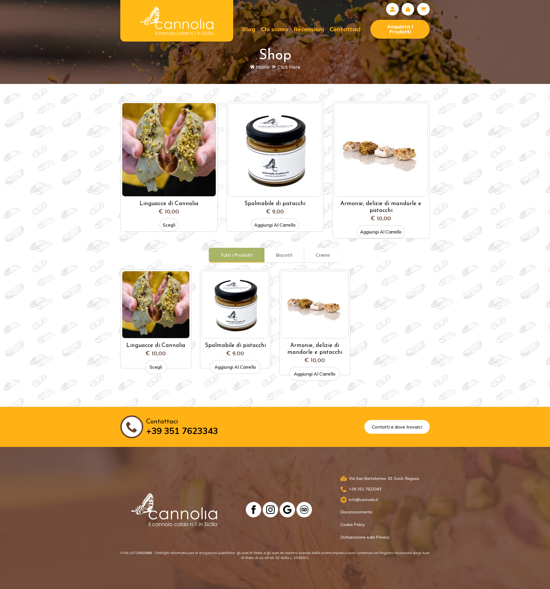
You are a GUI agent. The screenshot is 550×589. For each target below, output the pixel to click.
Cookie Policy (353, 524)
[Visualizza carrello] (423, 9)
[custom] (287, 509)
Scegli (169, 225)
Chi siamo (274, 29)
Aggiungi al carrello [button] (275, 225)
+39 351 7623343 (182, 431)
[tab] (236, 255)
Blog (248, 29)
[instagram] (270, 509)
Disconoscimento (356, 512)
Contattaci (345, 29)
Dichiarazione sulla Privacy (365, 537)
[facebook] (253, 509)
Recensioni (309, 29)
